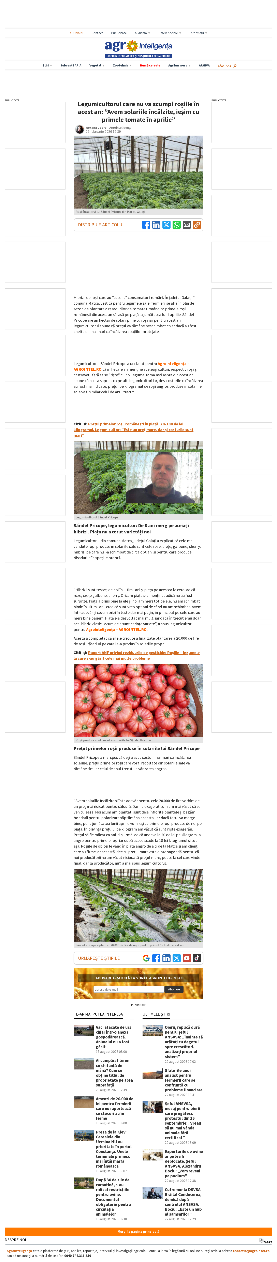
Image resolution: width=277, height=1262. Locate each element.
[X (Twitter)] (166, 225)
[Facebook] (146, 225)
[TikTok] (197, 958)
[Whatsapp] (177, 225)
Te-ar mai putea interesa (98, 1014)
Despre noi (15, 1239)
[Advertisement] (138, 14)
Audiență (141, 33)
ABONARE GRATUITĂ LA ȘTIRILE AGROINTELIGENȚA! (139, 978)
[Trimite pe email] (187, 225)
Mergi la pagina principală (138, 1231)
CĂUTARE (224, 65)
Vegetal (95, 65)
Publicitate (119, 33)
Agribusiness (177, 65)
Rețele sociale (168, 33)
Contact (97, 33)
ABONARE (77, 33)
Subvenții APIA (70, 65)
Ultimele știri (156, 1014)
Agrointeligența (19, 1251)
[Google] (146, 958)
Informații (197, 33)
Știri (46, 65)
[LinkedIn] (156, 225)
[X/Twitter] (177, 958)
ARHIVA (204, 65)
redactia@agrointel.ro (251, 1251)
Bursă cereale (150, 65)
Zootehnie (120, 65)
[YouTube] (187, 958)
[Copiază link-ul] (197, 225)
